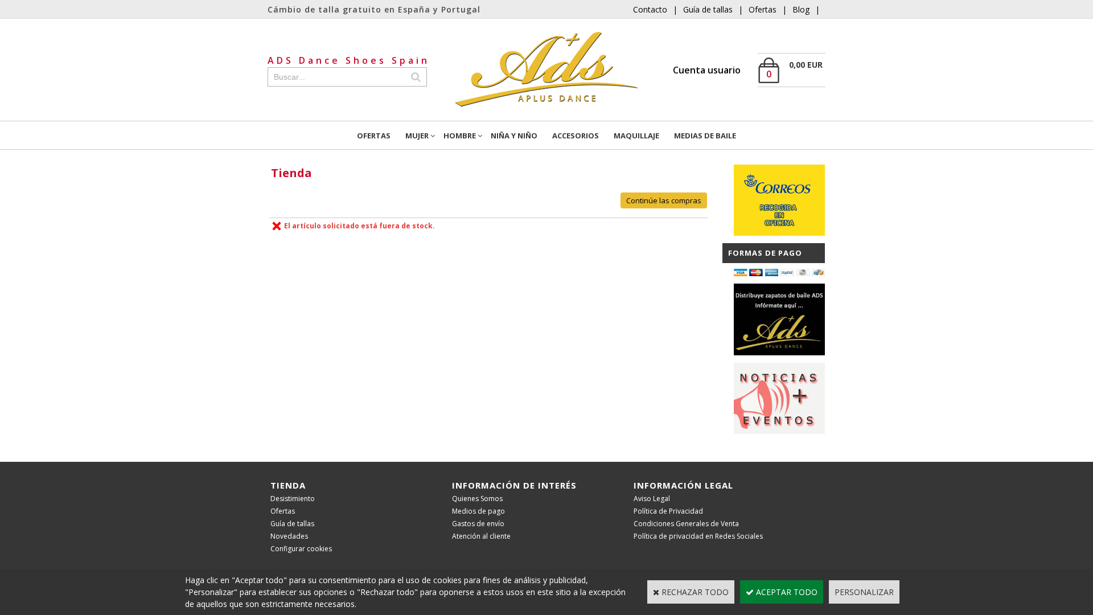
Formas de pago (765, 253)
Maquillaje (636, 135)
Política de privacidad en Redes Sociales (698, 536)
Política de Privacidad (668, 511)
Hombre (459, 135)
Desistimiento (292, 498)
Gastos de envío (478, 523)
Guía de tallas (708, 9)
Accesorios (575, 135)
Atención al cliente (481, 536)
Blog (801, 9)
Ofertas (762, 9)
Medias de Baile (705, 135)
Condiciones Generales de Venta (686, 523)
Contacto (650, 9)
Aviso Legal (652, 498)
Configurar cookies (301, 549)
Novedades (289, 536)
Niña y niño (514, 135)
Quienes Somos (477, 498)
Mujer (417, 135)
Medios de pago (478, 511)
